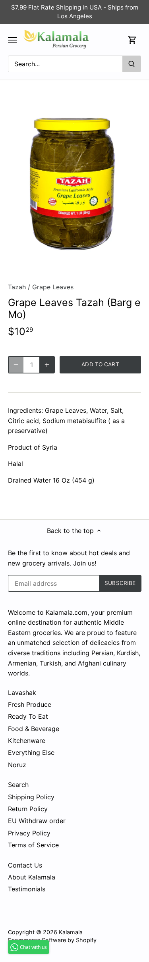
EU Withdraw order (37, 821)
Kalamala (71, 932)
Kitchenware (26, 741)
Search (18, 785)
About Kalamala (31, 877)
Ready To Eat (28, 716)
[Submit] (131, 64)
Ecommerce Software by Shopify (52, 940)
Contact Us (25, 865)
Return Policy (28, 809)
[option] (74, 183)
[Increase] (46, 364)
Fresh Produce (29, 704)
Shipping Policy (31, 797)
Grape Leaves (53, 287)
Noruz (17, 765)
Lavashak (22, 692)
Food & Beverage (33, 729)
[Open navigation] (12, 40)
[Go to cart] (132, 40)
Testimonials (26, 889)
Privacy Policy (29, 833)
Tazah (17, 287)
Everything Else (31, 752)
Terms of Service (33, 845)
